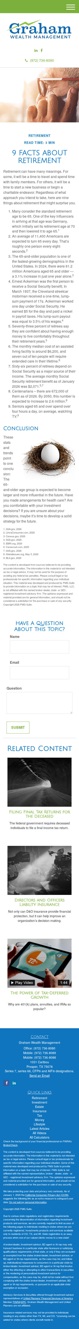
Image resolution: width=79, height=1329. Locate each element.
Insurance (40, 1111)
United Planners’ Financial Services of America (48, 1298)
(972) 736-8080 (42, 60)
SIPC (23, 1302)
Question (14, 688)
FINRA (16, 1302)
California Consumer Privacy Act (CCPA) (47, 1195)
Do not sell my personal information (28, 1202)
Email (14, 662)
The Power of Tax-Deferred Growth (39, 995)
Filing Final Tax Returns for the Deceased (39, 814)
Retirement (39, 1098)
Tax (39, 1115)
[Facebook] (42, 50)
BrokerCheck (10, 1145)
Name (15, 636)
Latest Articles (39, 1128)
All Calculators (39, 1137)
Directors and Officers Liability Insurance (40, 902)
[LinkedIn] (36, 50)
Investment (39, 1102)
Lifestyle (39, 1124)
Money (39, 1120)
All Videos (39, 1133)
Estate (39, 1106)
